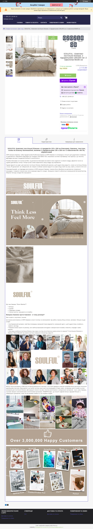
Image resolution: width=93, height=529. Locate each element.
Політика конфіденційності (56, 527)
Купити (69, 75)
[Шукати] (61, 17)
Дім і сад (20, 28)
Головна (20, 22)
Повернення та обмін (56, 22)
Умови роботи (71, 22)
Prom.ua (55, 525)
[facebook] (6, 505)
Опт (25, 514)
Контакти (44, 22)
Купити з (66, 80)
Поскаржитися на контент (41, 527)
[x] (7, 505)
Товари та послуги (31, 22)
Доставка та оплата (7, 516)
